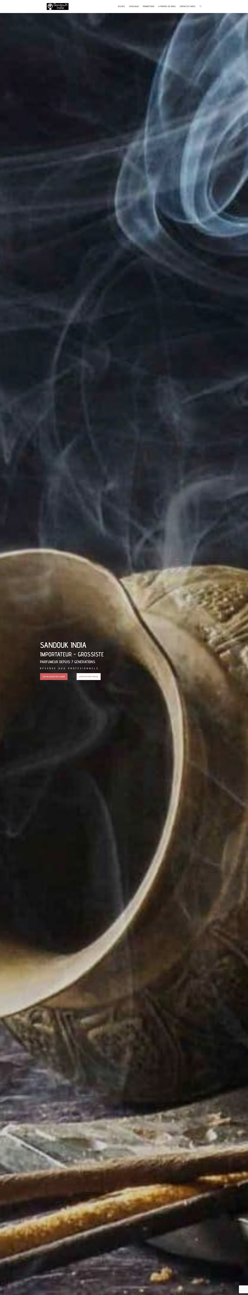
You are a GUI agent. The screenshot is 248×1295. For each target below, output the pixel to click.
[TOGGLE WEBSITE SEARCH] (200, 6)
